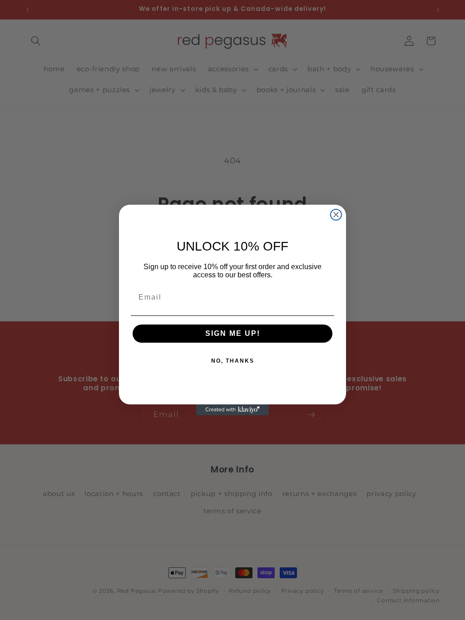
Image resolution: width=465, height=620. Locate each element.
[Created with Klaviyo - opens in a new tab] (232, 409)
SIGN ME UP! (232, 333)
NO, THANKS (232, 361)
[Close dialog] (336, 214)
